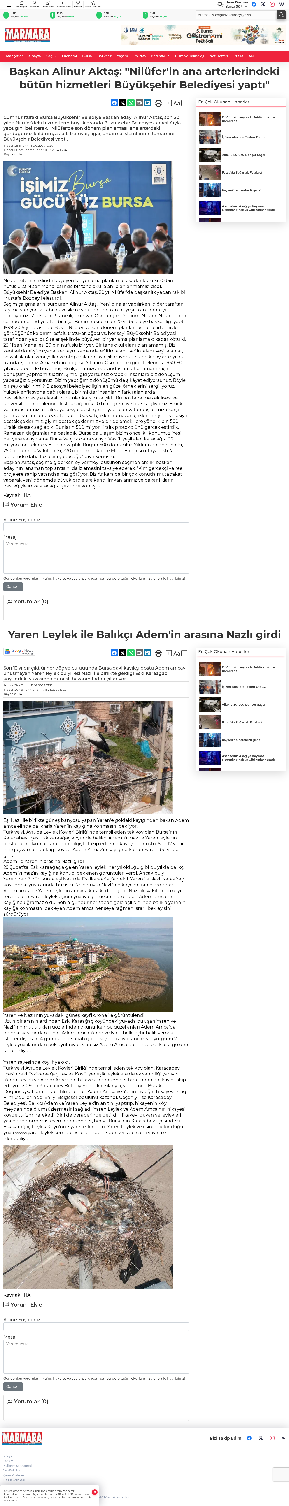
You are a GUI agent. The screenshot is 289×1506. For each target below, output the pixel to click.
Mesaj (9, 537)
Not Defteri (219, 56)
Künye (7, 1456)
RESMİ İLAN (243, 56)
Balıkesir (104, 56)
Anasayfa (21, 6)
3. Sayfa (34, 56)
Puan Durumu (93, 6)
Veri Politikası (12, 1470)
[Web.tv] (281, 4)
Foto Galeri (48, 6)
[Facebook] (253, 4)
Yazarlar (34, 6)
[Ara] (281, 14)
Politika (139, 56)
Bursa (87, 56)
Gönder (13, 586)
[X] (263, 4)
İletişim (8, 1461)
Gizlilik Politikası (14, 1480)
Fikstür (78, 6)
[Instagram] (272, 4)
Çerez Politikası (13, 1475)
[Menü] (9, 4)
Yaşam (122, 56)
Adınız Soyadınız (21, 519)
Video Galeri (64, 6)
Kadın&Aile (160, 56)
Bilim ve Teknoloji (189, 56)
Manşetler (14, 56)
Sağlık (51, 56)
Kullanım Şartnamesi (17, 1465)
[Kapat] (95, 1492)
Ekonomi (69, 56)
